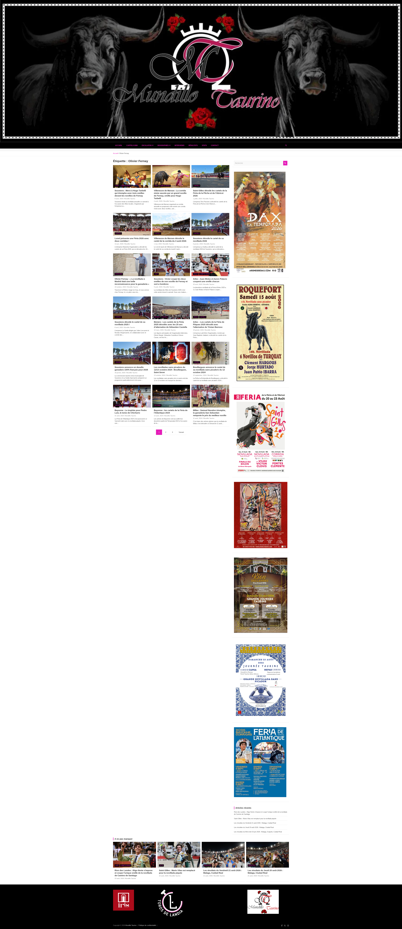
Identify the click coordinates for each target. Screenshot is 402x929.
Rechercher (285, 163)
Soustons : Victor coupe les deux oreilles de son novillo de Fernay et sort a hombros (170, 281)
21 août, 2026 (208, 876)
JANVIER (118, 362)
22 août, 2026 (163, 876)
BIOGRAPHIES (163, 145)
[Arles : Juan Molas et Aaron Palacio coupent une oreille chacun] (210, 264)
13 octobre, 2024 (159, 375)
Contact (215, 145)
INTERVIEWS (179, 145)
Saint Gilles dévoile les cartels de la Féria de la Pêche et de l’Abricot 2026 (210, 193)
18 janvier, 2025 (120, 372)
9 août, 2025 (158, 287)
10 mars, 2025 (159, 330)
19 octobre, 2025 (120, 287)
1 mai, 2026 (158, 244)
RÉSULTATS (193, 145)
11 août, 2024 (197, 418)
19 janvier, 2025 (198, 330)
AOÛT (117, 185)
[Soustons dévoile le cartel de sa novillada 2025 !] (132, 307)
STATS (204, 145)
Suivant (181, 432)
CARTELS (197, 185)
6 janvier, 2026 (198, 244)
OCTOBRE (158, 362)
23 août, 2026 (119, 878)
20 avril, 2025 (197, 284)
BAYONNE (118, 405)
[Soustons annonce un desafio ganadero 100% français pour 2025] (132, 353)
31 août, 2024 (119, 416)
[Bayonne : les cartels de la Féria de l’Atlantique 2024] (171, 396)
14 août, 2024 (158, 416)
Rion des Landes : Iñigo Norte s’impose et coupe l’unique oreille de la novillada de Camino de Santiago (134, 873)
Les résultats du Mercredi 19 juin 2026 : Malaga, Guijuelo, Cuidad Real (258, 832)
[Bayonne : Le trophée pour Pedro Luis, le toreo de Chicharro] (132, 396)
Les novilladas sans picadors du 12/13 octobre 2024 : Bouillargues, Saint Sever (170, 369)
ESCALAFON (147, 145)
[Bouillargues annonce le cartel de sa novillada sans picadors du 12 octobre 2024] (210, 353)
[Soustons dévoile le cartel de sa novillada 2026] (210, 224)
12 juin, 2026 (119, 244)
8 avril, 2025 (119, 327)
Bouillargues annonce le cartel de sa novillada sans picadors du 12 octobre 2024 (209, 369)
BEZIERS (157, 317)
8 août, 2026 (119, 198)
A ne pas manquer (124, 839)
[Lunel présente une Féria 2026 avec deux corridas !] (132, 224)
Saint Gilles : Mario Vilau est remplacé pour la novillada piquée (255, 818)
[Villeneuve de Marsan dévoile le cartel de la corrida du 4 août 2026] (171, 224)
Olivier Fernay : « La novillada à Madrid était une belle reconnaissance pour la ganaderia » (132, 281)
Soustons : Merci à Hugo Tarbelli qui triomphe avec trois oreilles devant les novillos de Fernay (130, 193)
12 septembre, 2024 (199, 375)
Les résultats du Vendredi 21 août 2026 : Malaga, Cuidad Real (255, 823)
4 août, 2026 (158, 201)
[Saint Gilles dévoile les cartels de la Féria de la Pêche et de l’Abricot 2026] (210, 176)
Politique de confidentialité (147, 925)
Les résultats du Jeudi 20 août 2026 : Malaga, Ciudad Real (254, 827)
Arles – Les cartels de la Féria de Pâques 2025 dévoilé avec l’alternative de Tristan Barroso (208, 324)
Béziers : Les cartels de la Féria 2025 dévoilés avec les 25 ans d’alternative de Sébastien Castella (170, 324)
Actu (161, 865)
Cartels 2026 (132, 145)
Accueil (118, 145)
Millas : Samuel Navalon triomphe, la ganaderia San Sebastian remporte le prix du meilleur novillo (209, 413)
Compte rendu (126, 185)
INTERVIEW (118, 274)
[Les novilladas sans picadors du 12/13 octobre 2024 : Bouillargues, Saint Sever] (171, 353)
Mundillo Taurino (129, 198)
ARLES (196, 274)
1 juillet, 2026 (197, 198)
